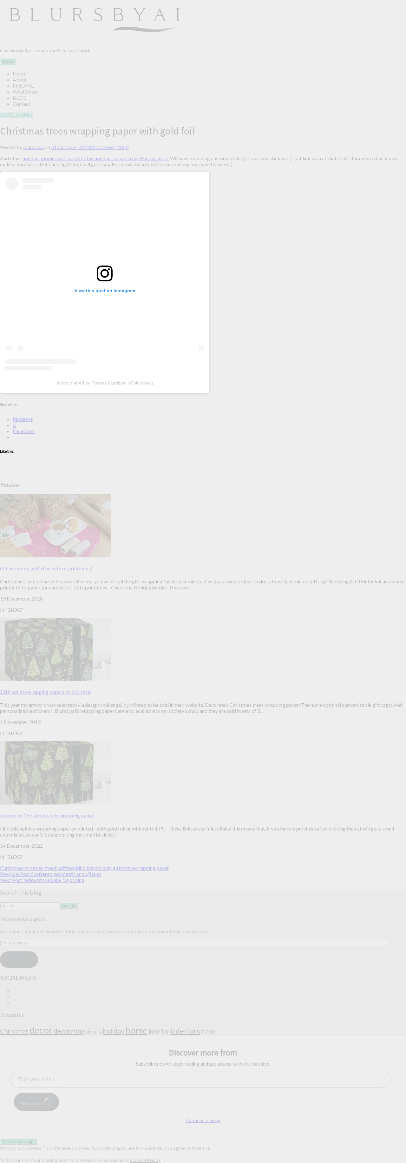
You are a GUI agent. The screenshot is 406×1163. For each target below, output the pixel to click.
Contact (21, 104)
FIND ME (23, 85)
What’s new (25, 92)
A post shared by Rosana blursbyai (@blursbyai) (104, 382)
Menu (8, 61)
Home (19, 73)
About (20, 79)
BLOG (19, 98)
